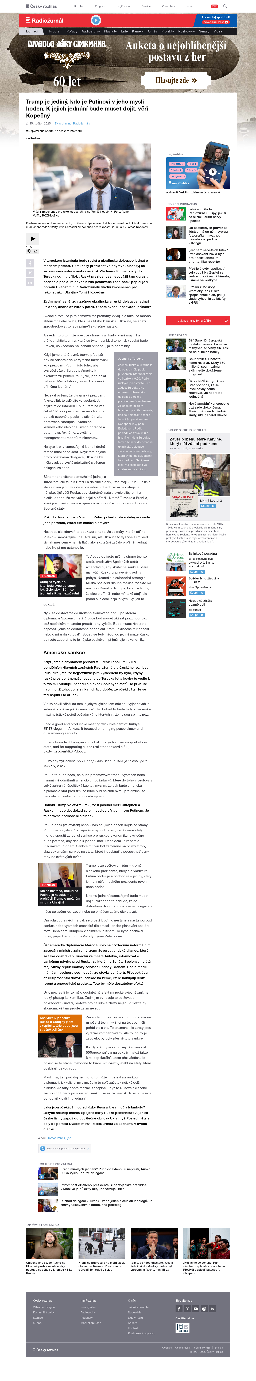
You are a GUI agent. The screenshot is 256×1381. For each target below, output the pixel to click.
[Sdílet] (35, 251)
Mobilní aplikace (91, 1323)
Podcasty (87, 1317)
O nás (152, 31)
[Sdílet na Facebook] (30, 263)
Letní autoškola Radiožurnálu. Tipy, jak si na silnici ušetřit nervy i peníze (207, 215)
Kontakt (133, 1328)
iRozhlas (79, 6)
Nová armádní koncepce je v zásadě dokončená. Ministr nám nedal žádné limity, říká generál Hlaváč (209, 409)
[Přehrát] (32, 239)
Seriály (204, 31)
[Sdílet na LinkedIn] (30, 282)
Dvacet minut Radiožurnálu (72, 123)
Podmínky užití (202, 1347)
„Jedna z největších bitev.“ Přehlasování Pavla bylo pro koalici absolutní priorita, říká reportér (209, 255)
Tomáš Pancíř (56, 1138)
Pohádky (174, 170)
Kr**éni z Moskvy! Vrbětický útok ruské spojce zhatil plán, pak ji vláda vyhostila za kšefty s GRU (207, 294)
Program (100, 6)
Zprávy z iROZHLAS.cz (43, 1224)
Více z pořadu (178, 335)
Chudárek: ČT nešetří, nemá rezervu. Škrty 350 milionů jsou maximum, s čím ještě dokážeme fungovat (207, 366)
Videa (218, 31)
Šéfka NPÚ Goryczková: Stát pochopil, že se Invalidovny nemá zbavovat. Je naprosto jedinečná (207, 388)
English (219, 1347)
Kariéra (132, 1323)
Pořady (72, 31)
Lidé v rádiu (135, 1317)
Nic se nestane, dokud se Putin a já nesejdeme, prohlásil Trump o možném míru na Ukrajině (60, 896)
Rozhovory (186, 31)
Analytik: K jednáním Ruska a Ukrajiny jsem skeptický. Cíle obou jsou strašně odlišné (59, 1023)
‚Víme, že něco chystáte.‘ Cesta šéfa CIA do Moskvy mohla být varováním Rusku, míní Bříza (152, 1266)
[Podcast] (29, 251)
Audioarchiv (91, 31)
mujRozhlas (123, 6)
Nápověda (134, 1312)
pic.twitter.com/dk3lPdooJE (65, 751)
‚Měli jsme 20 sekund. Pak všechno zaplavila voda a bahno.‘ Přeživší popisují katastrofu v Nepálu (205, 1268)
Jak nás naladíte (138, 1307)
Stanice (146, 6)
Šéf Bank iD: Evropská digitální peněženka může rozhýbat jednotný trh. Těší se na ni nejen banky (209, 346)
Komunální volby (44, 1312)
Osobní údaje (183, 1347)
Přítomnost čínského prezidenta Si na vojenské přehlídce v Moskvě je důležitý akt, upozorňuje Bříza (103, 1187)
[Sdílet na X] (30, 273)
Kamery (138, 31)
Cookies (167, 1347)
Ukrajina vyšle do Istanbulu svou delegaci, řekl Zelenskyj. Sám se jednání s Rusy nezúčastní (59, 587)
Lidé (124, 31)
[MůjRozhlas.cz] (33, 138)
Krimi (191, 164)
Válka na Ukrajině (44, 1307)
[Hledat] (225, 6)
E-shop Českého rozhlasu (187, 430)
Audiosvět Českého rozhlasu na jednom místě (193, 192)
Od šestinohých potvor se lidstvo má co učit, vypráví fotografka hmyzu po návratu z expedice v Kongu (208, 235)
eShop (37, 1323)
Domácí (32, 31)
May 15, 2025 (54, 766)
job (69, 1138)
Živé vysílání (176, 176)
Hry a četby (175, 164)
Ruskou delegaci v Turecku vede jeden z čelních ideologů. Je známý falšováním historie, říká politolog (107, 1203)
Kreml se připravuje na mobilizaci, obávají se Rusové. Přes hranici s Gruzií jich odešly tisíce (102, 1266)
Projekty (167, 31)
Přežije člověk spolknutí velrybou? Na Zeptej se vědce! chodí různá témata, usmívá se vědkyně (209, 274)
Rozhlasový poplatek (141, 1333)
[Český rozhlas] (41, 6)
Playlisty (110, 31)
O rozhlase (168, 6)
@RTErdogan (54, 728)
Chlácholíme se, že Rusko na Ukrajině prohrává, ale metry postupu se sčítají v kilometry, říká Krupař (49, 1268)
